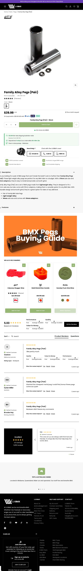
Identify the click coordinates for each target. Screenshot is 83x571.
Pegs (15, 12)
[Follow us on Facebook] (7, 522)
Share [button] (53, 366)
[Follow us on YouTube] (18, 522)
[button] (41, 98)
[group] (14, 323)
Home (6, 12)
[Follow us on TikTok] (23, 522)
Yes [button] (44, 366)
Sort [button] (6, 336)
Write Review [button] (71, 324)
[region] (56, 439)
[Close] (36, 534)
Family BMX (11, 95)
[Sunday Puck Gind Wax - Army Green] (63, 300)
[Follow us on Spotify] (7, 528)
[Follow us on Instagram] (12, 522)
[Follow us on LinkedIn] (29, 522)
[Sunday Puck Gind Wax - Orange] (68, 300)
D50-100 (22, 95)
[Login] (70, 6)
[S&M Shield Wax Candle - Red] (40, 300)
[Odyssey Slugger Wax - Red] (16, 300)
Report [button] (48, 366)
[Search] (66, 6)
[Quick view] (24, 265)
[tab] (62, 336)
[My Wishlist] (74, 6)
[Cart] (78, 6)
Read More (59, 1)
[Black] (6, 106)
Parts (10, 12)
